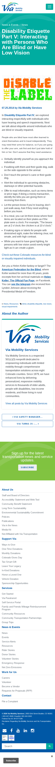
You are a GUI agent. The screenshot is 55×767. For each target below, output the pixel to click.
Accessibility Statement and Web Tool (20, 499)
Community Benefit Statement (17, 504)
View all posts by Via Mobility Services (26, 403)
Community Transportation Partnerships (22, 618)
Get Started (7, 593)
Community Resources (13, 613)
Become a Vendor (11, 686)
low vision (47, 304)
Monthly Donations (11, 553)
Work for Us (9, 672)
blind (24, 304)
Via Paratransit (9, 598)
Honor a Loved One (11, 574)
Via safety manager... (28, 417)
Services (7, 588)
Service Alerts (9, 641)
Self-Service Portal (11, 602)
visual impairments (9, 307)
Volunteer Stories (10, 658)
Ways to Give (8, 544)
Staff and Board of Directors (15, 495)
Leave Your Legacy (11, 566)
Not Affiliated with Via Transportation (19, 534)
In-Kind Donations (11, 570)
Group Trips (8, 622)
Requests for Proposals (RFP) (17, 690)
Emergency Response (13, 663)
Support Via (9, 538)
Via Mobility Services (30, 108)
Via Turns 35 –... (27, 424)
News (25, 25)
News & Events (10, 25)
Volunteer (6, 682)
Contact (6, 695)
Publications (8, 521)
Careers (6, 678)
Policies (6, 516)
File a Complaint (10, 701)
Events (5, 637)
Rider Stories (8, 650)
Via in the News (9, 525)
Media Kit (6, 529)
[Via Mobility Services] (12, 6)
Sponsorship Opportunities (15, 583)
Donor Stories (9, 654)
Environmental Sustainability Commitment (23, 512)
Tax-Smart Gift (9, 561)
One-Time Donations (12, 549)
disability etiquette (34, 304)
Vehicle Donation (10, 579)
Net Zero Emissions (12, 667)
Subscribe (27, 467)
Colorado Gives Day (12, 557)
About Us (7, 489)
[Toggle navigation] (49, 7)
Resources (13, 304)
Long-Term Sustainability (14, 508)
